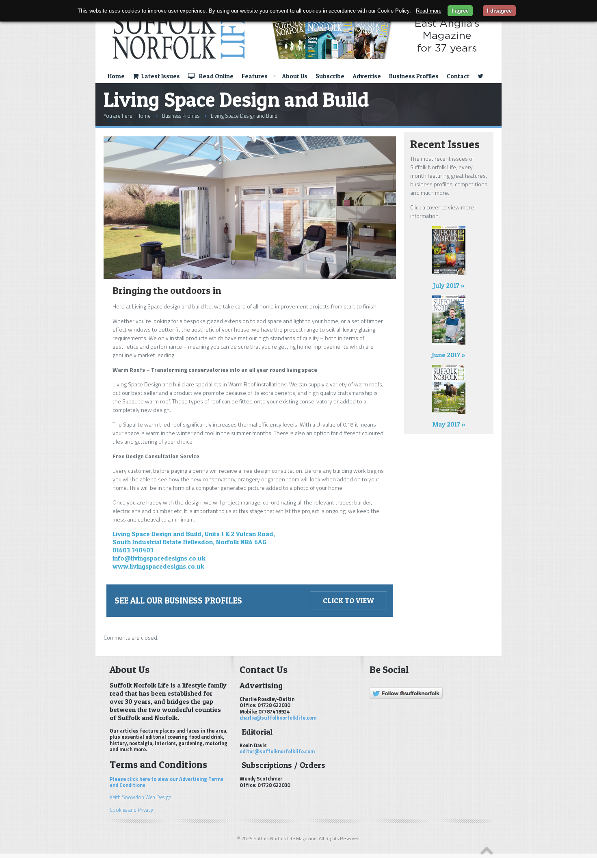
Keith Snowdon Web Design (140, 797)
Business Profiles (414, 76)
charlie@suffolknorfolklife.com (278, 718)
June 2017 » (448, 355)
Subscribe (330, 76)
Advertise (367, 76)
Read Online (216, 76)
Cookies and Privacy (131, 810)
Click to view (348, 600)
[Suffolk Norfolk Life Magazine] (294, 35)
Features (255, 76)
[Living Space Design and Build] (250, 276)
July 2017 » (449, 285)
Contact (458, 76)
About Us (294, 76)
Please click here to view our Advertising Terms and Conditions (166, 782)
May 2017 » (449, 424)
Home (116, 76)
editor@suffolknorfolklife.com (277, 751)
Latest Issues (160, 76)
